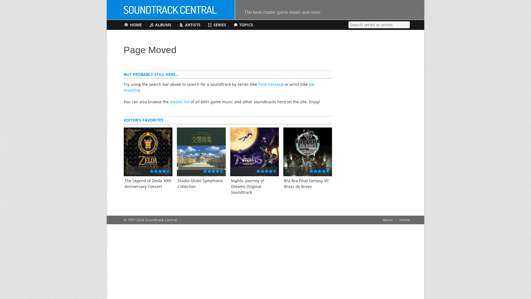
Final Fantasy (270, 84)
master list (179, 101)
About (387, 220)
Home (405, 220)
